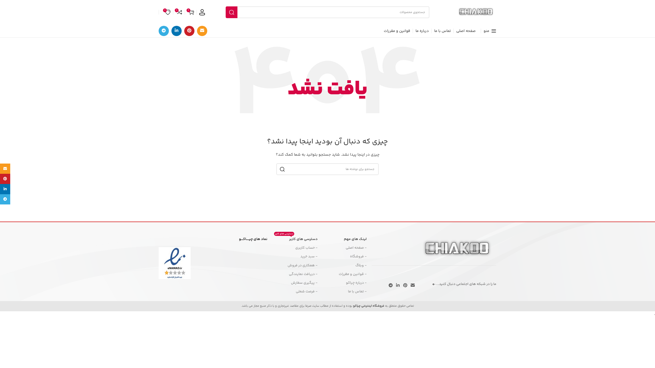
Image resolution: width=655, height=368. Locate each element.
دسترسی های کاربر (296, 238)
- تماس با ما (357, 291)
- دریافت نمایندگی (303, 274)
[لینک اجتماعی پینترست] (189, 31)
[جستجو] (231, 12)
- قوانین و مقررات (353, 274)
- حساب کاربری (306, 248)
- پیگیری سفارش (304, 283)
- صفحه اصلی (356, 248)
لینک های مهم (355, 239)
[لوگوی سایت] (475, 12)
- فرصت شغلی (307, 291)
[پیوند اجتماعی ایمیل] (202, 31)
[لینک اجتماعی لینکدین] (176, 31)
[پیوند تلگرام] (164, 31)
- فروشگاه (358, 256)
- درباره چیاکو (356, 283)
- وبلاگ (361, 265)
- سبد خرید (309, 256)
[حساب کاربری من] (202, 12)
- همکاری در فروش (303, 265)
